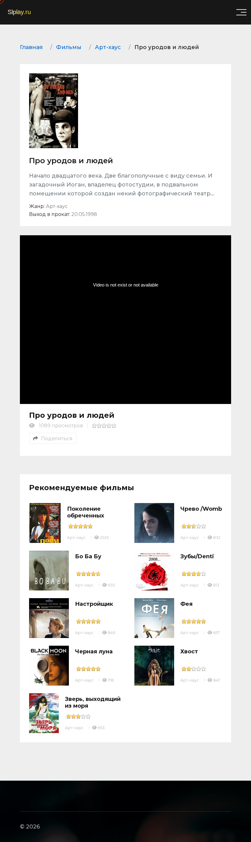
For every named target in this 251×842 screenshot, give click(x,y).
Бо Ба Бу (88, 556)
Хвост (189, 651)
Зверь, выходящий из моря (93, 702)
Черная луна (94, 651)
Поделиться (57, 438)
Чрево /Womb (201, 509)
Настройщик (94, 604)
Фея (186, 604)
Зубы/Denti (197, 556)
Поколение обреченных (85, 512)
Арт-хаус (76, 537)
